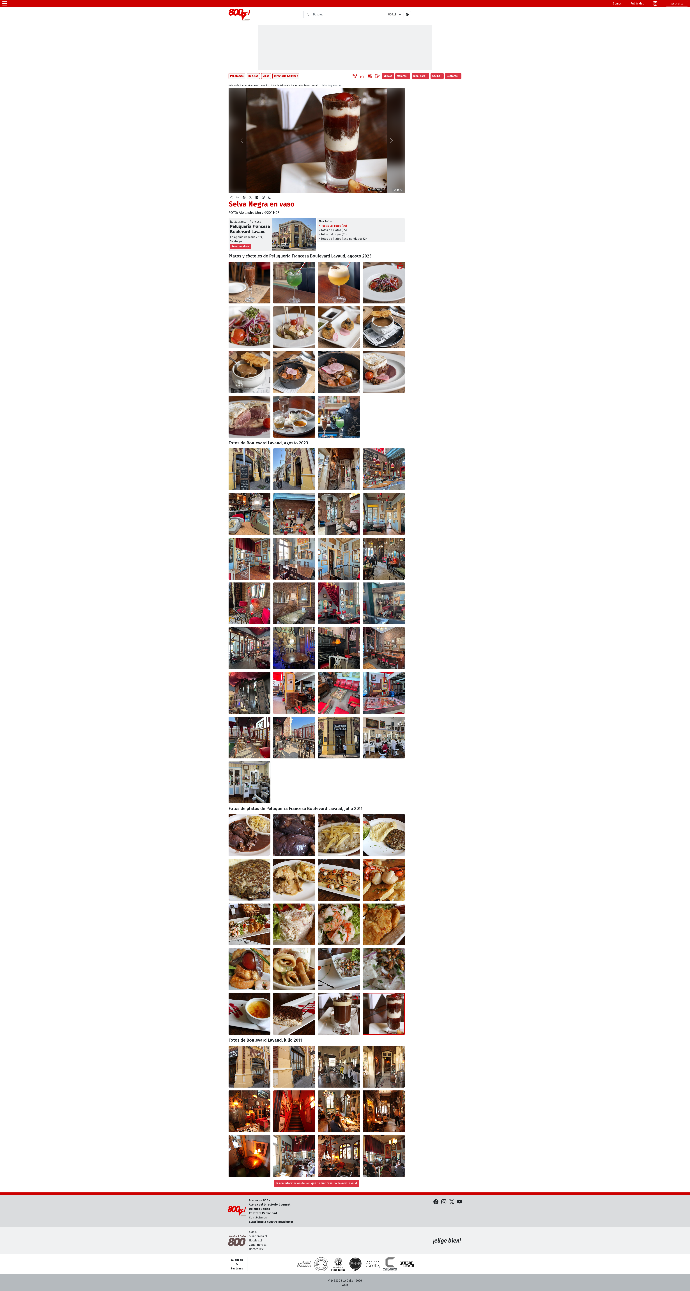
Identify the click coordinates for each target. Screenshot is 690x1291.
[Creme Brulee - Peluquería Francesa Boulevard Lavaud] (249, 1014)
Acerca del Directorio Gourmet (269, 1204)
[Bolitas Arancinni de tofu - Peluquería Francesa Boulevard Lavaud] (339, 327)
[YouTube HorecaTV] (459, 1202)
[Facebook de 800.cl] (435, 1202)
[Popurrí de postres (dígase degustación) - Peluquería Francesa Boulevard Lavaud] (294, 417)
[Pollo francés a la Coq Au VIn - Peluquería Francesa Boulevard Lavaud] (249, 835)
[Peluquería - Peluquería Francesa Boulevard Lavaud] (339, 1067)
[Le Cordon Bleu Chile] (338, 1264)
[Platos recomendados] (362, 76)
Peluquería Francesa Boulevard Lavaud (248, 85)
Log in (345, 1284)
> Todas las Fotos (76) (333, 225)
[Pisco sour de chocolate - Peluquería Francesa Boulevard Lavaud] (249, 282)
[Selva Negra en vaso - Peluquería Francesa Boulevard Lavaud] (383, 1014)
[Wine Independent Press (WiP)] (355, 1264)
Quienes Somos (259, 1209)
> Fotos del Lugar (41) (332, 234)
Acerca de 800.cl (260, 1200)
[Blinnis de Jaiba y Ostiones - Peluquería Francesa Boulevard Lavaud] (339, 880)
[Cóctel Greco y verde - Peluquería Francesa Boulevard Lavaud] (294, 282)
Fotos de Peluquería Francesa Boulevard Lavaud (294, 85)
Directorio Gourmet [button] (286, 76)
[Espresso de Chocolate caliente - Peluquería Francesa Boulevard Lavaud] (339, 1014)
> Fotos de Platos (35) (333, 230)
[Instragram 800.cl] (655, 3)
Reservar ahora (240, 246)
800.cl (253, 1232)
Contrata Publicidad (263, 1213)
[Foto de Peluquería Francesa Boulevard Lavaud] (294, 835)
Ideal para (419, 76)
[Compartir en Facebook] (244, 197)
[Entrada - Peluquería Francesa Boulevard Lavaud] (383, 1067)
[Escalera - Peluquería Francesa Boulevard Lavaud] (294, 1111)
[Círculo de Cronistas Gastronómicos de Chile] (321, 1264)
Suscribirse (676, 3)
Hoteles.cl (255, 1240)
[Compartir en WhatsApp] (263, 197)
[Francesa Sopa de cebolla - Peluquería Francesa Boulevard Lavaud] (383, 327)
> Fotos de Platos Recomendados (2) (343, 238)
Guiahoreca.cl (258, 1236)
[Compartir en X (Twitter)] (250, 197)
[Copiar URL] (269, 197)
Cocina (436, 76)
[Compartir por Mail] (237, 197)
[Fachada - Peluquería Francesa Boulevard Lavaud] (294, 1067)
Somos (617, 3)
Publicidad (637, 3)
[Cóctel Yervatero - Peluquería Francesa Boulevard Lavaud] (339, 282)
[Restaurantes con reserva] (377, 76)
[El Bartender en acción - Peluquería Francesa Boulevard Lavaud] (339, 417)
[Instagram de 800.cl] (443, 1202)
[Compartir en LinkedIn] (256, 197)
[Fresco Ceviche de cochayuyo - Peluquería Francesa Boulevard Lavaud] (383, 282)
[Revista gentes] (373, 1264)
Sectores (452, 76)
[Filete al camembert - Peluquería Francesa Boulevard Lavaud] (383, 372)
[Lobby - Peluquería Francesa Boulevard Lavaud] (249, 1111)
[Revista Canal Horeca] (304, 1264)
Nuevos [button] (387, 76)
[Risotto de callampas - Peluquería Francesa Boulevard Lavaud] (339, 835)
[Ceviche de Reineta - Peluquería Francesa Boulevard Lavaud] (339, 969)
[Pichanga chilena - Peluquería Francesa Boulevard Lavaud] (294, 327)
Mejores (402, 76)
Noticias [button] (253, 76)
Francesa (255, 221)
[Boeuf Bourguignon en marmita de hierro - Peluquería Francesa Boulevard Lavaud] (294, 372)
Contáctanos (258, 1217)
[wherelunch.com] (407, 1264)
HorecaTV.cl (256, 1249)
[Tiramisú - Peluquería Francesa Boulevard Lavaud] (294, 1014)
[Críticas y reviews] (370, 76)
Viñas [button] (266, 76)
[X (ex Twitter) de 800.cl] (451, 1202)
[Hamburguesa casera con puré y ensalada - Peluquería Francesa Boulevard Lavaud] (383, 835)
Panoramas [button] (237, 76)
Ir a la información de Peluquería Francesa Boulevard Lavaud (316, 1183)
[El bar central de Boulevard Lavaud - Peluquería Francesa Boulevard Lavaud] (383, 469)
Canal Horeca (257, 1244)
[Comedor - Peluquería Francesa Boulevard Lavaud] (339, 1111)
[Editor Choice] (355, 76)
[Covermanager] (390, 1264)
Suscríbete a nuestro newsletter (271, 1221)
